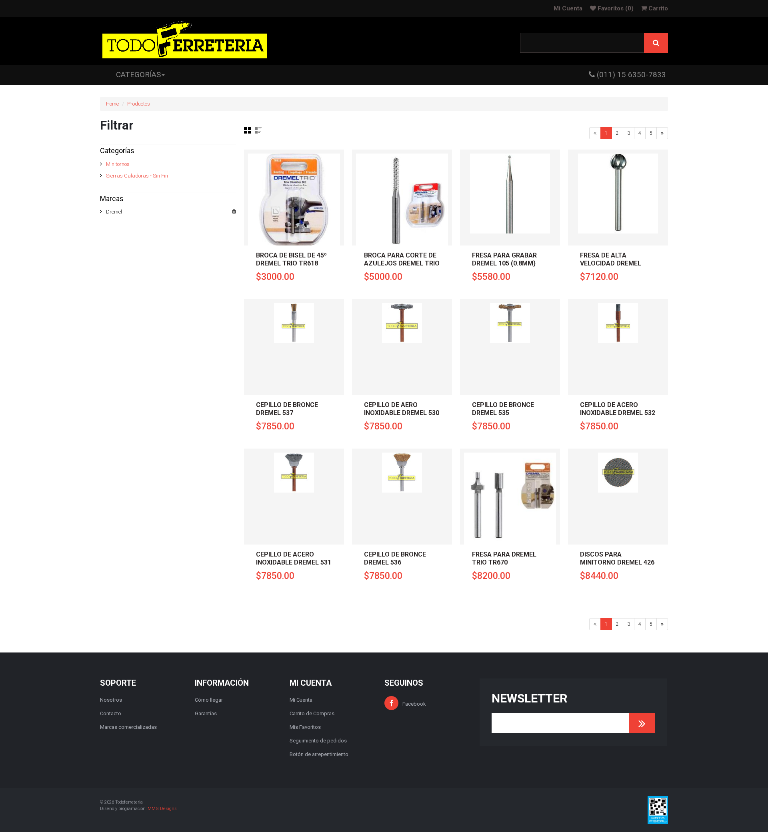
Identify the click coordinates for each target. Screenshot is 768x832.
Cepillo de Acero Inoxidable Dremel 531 (293, 558)
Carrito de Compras (312, 713)
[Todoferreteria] (185, 41)
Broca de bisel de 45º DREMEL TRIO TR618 (291, 259)
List (258, 130)
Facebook (414, 704)
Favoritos (615, 8)
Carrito (657, 8)
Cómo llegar (209, 700)
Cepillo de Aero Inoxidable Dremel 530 (401, 409)
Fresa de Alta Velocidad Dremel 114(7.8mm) (610, 263)
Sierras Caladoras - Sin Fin (137, 176)
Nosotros (111, 700)
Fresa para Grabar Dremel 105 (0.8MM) (504, 259)
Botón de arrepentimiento (319, 754)
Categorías (138, 74)
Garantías (206, 713)
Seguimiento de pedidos (318, 741)
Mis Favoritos (305, 727)
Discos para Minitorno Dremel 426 (617, 558)
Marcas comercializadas (128, 727)
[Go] (642, 723)
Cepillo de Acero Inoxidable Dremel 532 (617, 409)
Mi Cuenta (568, 8)
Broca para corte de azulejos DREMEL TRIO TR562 (402, 263)
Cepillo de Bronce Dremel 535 (503, 409)
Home (112, 104)
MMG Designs (162, 808)
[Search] (656, 43)
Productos (138, 104)
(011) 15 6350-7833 (630, 74)
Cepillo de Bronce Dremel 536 (395, 558)
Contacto (110, 713)
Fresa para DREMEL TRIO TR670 (504, 558)
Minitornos (118, 164)
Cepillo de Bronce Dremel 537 (287, 409)
